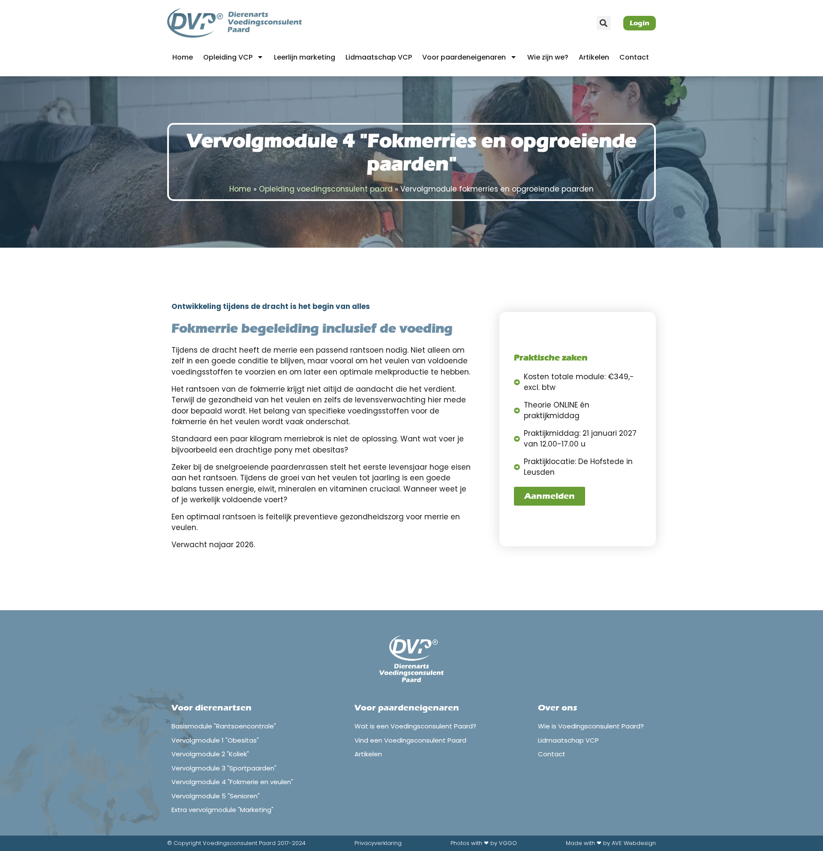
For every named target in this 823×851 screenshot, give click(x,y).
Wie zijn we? (547, 57)
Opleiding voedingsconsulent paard (326, 189)
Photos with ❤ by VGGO (484, 843)
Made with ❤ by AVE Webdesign (611, 843)
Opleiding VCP (227, 57)
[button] (604, 23)
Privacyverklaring (378, 843)
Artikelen (594, 57)
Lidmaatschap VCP (378, 57)
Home (182, 57)
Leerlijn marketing (304, 57)
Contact (634, 57)
